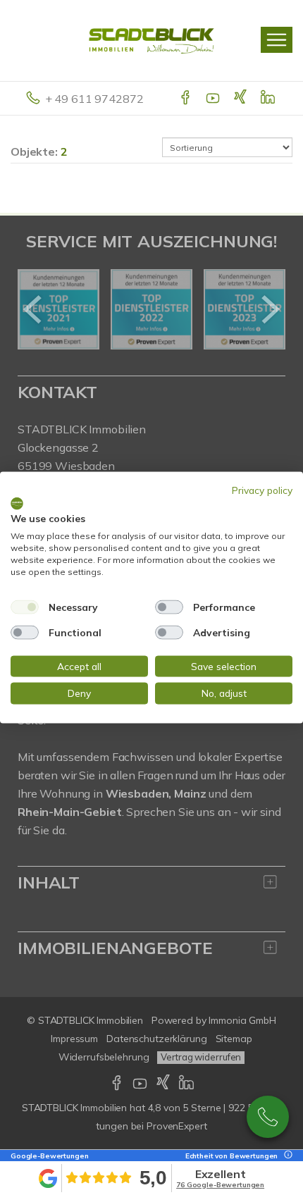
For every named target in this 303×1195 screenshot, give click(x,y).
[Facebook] (186, 99)
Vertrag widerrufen (201, 1057)
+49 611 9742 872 (268, 1117)
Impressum (74, 1038)
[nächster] (269, 309)
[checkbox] (25, 607)
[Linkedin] (269, 99)
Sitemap (234, 1038)
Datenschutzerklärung (156, 1038)
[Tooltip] (286, 1156)
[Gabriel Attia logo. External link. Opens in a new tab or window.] (17, 503)
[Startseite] (151, 40)
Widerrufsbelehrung (103, 1057)
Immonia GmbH (242, 1020)
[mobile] (276, 40)
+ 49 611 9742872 (94, 99)
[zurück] (33, 309)
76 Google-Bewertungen (220, 1184)
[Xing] (241, 99)
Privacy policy (262, 490)
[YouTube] (214, 99)
